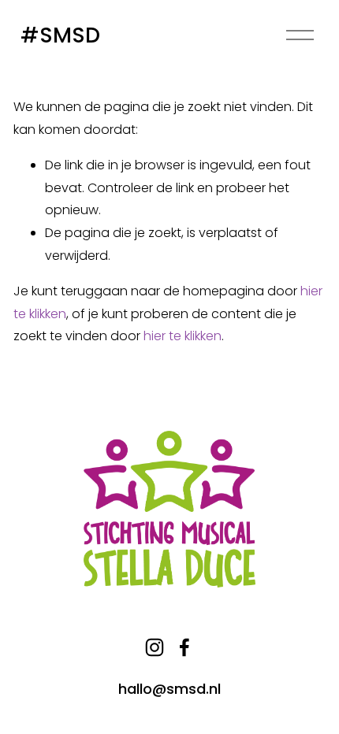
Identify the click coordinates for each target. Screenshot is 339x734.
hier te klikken (182, 336)
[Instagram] (154, 647)
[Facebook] (184, 647)
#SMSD (60, 35)
